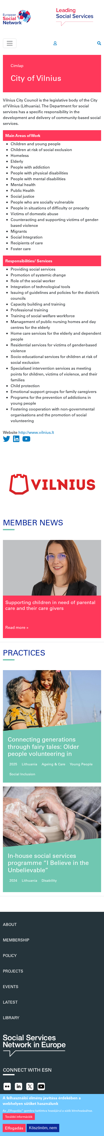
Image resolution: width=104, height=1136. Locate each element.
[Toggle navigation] (9, 43)
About (10, 924)
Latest (10, 1002)
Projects (13, 971)
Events (10, 986)
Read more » (17, 627)
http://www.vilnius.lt (36, 432)
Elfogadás (14, 1127)
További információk (18, 1117)
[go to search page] (99, 43)
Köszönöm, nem (43, 1128)
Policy (10, 955)
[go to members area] (55, 43)
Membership (16, 939)
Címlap (17, 65)
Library (11, 1017)
